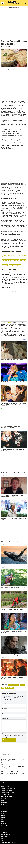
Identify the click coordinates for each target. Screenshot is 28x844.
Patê (3, 687)
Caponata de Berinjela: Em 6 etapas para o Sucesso (14, 256)
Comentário (6, 718)
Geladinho (4, 811)
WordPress (13, 843)
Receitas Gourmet (6, 826)
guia (4, 46)
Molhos (3, 817)
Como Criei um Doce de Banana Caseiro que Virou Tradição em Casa (13, 763)
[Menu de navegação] (2, 3)
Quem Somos (5, 786)
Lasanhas (3, 813)
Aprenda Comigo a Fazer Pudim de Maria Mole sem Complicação (12, 774)
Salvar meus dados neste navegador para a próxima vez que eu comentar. (13, 736)
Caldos (3, 805)
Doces (2, 809)
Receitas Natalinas (6, 828)
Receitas (3, 824)
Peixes (2, 821)
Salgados (3, 830)
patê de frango (8, 323)
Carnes (3, 807)
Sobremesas (4, 836)
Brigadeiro (4, 803)
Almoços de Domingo (7, 796)
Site (3, 713)
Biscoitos (3, 798)
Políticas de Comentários (8, 788)
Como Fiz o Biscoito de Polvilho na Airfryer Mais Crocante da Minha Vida (12, 770)
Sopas (2, 838)
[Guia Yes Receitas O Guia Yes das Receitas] (13, 3)
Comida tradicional (14, 684)
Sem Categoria (5, 834)
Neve (2, 843)
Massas (3, 815)
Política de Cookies (6, 790)
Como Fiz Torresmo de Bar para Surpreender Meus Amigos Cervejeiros (13, 767)
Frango (22, 684)
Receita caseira (9, 687)
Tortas (3, 840)
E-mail (4, 708)
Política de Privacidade (7, 792)
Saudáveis (4, 832)
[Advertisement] (14, 22)
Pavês (2, 819)
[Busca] (25, 3)
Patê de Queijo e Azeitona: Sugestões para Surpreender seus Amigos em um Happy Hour (14, 260)
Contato (3, 784)
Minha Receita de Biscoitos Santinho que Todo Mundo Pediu (12, 760)
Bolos (2, 800)
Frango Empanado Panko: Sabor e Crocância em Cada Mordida (11, 264)
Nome (4, 703)
